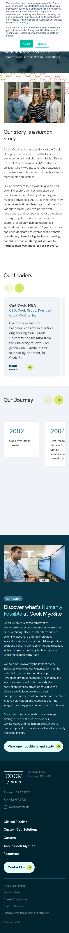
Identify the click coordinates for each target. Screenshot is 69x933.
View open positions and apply (31, 746)
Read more (13, 367)
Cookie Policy (21, 22)
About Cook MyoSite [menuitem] (19, 846)
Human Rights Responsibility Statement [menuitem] (26, 912)
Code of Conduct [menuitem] (14, 906)
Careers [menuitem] (10, 838)
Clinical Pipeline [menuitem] (15, 822)
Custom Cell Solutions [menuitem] (21, 829)
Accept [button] (26, 43)
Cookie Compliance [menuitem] (15, 899)
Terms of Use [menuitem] (12, 892)
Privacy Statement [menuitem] (14, 885)
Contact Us (16, 867)
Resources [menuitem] (12, 854)
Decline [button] (42, 43)
